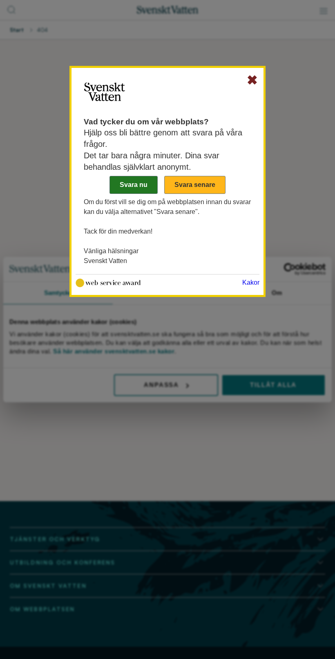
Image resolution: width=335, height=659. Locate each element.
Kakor (250, 282)
